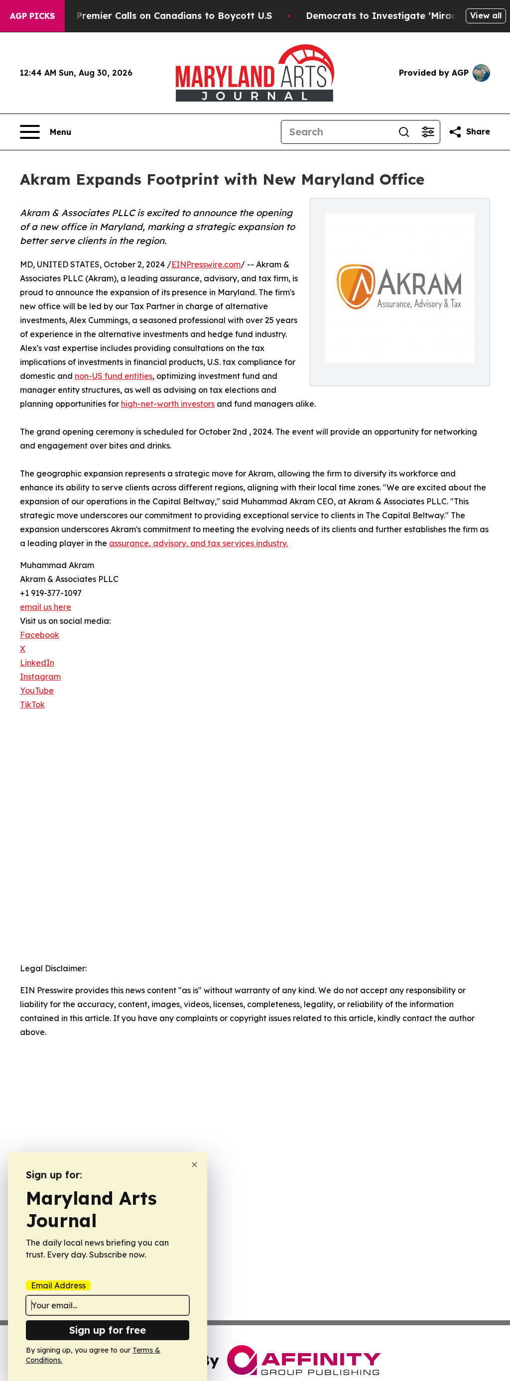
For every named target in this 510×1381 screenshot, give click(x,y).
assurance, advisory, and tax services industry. (198, 543)
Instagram (40, 677)
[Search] (404, 131)
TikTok (32, 704)
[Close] (194, 1164)
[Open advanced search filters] (428, 131)
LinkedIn (37, 663)
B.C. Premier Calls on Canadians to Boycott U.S (164, 15)
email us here (45, 607)
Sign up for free (107, 1330)
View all (486, 15)
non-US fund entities (113, 376)
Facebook (39, 635)
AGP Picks (32, 16)
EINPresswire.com (206, 264)
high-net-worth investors (168, 404)
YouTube (37, 690)
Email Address (58, 1285)
